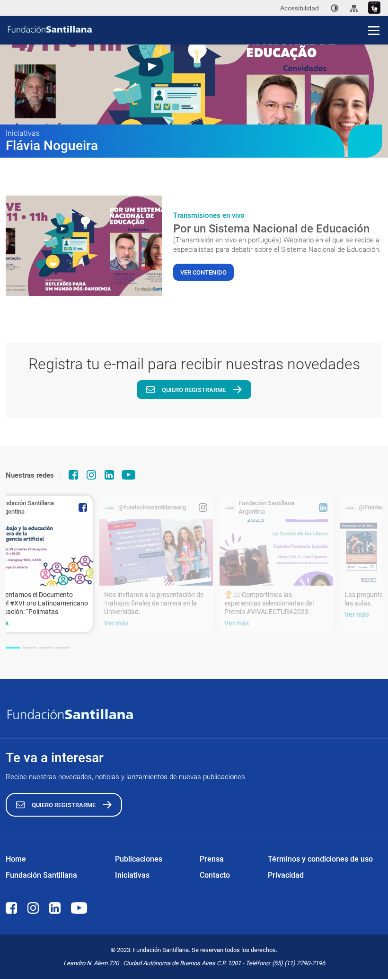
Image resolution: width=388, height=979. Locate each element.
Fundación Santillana (41, 875)
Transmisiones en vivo (209, 215)
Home (16, 858)
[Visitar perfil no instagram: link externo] (91, 475)
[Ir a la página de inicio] (197, 29)
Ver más (116, 623)
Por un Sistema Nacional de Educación (271, 228)
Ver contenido (203, 272)
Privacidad (286, 875)
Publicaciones (138, 858)
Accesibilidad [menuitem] (299, 8)
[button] (13, 648)
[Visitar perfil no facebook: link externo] (73, 475)
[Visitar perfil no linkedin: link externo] (109, 475)
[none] (334, 8)
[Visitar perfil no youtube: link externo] (129, 475)
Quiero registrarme (194, 389)
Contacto (215, 875)
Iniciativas (132, 875)
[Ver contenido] (84, 246)
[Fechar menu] (374, 14)
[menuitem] (334, 8)
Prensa (212, 858)
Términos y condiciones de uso (320, 858)
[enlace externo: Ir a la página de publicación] (156, 552)
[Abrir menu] (374, 30)
